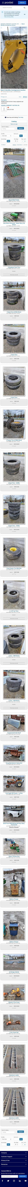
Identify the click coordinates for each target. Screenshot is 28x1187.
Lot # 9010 (8, 612)
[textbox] (8, 129)
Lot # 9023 (8, 1076)
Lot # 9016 (8, 826)
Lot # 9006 (8, 441)
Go (21, 135)
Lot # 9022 (8, 1033)
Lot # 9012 (8, 701)
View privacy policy (9, 16)
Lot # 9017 (8, 857)
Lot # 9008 (8, 526)
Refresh (3, 144)
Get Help (21, 117)
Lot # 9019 (8, 943)
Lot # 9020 (8, 973)
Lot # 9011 (8, 657)
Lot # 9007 (8, 484)
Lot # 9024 (8, 1119)
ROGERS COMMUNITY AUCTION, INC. (10, 24)
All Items (14, 144)
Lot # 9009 (8, 569)
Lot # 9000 (8, 201)
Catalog (14, 121)
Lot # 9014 (8, 764)
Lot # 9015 (8, 794)
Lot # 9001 (8, 225)
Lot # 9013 (8, 734)
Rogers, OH (4, 96)
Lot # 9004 (8, 356)
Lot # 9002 (8, 268)
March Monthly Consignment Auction (13, 24)
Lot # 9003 (8, 313)
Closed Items (19, 144)
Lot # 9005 (8, 398)
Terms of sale (14, 124)
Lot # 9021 (8, 1003)
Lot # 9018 (8, 900)
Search (21, 128)
